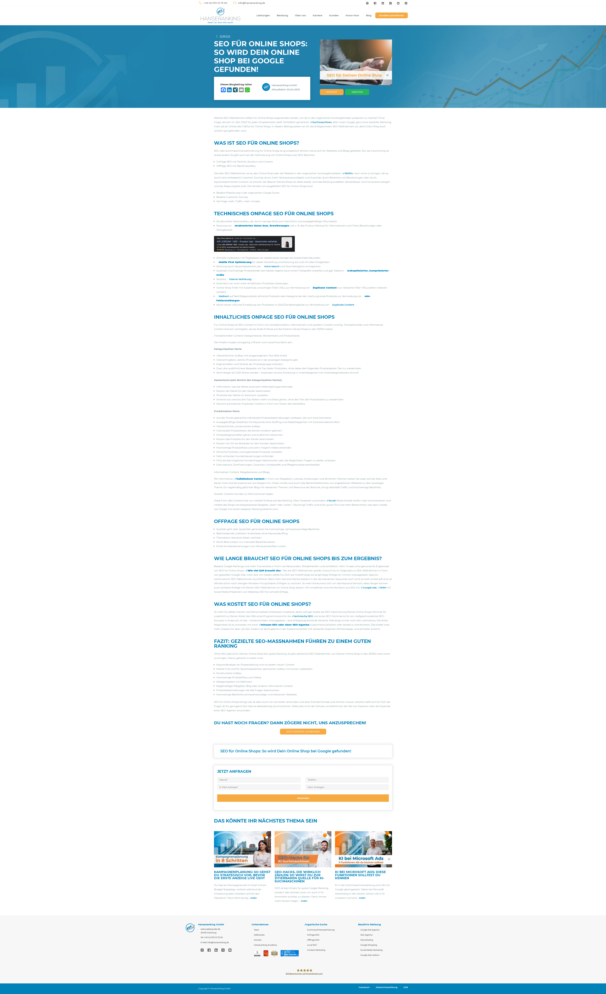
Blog (368, 15)
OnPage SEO (313, 935)
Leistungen (263, 15)
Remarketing (366, 940)
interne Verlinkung (240, 279)
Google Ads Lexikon (369, 955)
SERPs (349, 173)
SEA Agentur (366, 935)
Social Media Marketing (371, 950)
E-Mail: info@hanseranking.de (215, 942)
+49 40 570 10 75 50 (215, 2)
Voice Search (272, 266)
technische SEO (303, 616)
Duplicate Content (343, 304)
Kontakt (331, 92)
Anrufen (357, 92)
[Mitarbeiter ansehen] (267, 86)
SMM (383, 587)
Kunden (334, 15)
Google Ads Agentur (370, 930)
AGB (406, 987)
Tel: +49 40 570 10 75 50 (212, 937)
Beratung (282, 15)
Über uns (300, 15)
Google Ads (370, 587)
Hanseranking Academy (265, 945)
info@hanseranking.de (251, 2)
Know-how (352, 15)
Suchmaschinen (322, 122)
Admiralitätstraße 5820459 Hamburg (210, 931)
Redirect (224, 296)
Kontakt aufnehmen (391, 15)
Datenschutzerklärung (386, 987)
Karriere (317, 15)
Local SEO (312, 945)
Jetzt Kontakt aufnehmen (303, 731)
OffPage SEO (313, 940)
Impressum (364, 987)
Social (332, 500)
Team (256, 930)
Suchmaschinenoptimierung (321, 930)
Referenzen (259, 935)
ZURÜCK (225, 36)
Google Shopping (368, 945)
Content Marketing (316, 950)
